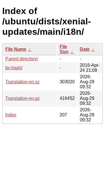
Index (10, 114)
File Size (64, 49)
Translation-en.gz (22, 98)
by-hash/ (13, 67)
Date (85, 49)
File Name (15, 49)
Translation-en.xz (22, 81)
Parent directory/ (21, 58)
